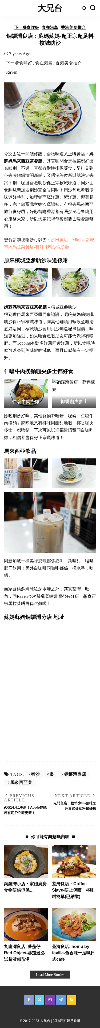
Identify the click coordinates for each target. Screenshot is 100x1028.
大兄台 (50, 8)
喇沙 (35, 774)
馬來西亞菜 (21, 782)
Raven (12, 72)
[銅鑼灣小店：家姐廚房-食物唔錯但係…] (26, 861)
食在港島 (50, 27)
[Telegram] (61, 1000)
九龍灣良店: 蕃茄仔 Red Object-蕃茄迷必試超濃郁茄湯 (24, 953)
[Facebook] (29, 1000)
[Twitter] (39, 1000)
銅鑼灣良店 (75, 774)
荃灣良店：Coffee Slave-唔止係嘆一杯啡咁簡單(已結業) (73, 890)
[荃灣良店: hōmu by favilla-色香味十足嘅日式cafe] (74, 924)
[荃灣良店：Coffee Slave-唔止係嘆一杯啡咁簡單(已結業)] (74, 861)
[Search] (93, 8)
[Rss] (71, 1000)
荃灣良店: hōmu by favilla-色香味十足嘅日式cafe (73, 953)
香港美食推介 (73, 27)
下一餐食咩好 (26, 27)
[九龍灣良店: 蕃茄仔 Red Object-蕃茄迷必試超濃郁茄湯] (26, 924)
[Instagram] (50, 1000)
